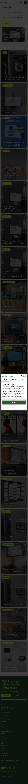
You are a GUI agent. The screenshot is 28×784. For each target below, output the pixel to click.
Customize (13, 407)
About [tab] (22, 379)
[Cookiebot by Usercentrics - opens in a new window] (20, 376)
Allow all (14, 402)
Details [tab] (14, 379)
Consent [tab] (5, 379)
